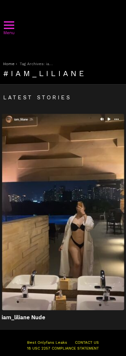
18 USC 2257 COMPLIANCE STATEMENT (63, 348)
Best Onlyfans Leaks (47, 342)
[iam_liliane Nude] (63, 212)
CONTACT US (87, 342)
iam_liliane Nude (23, 317)
